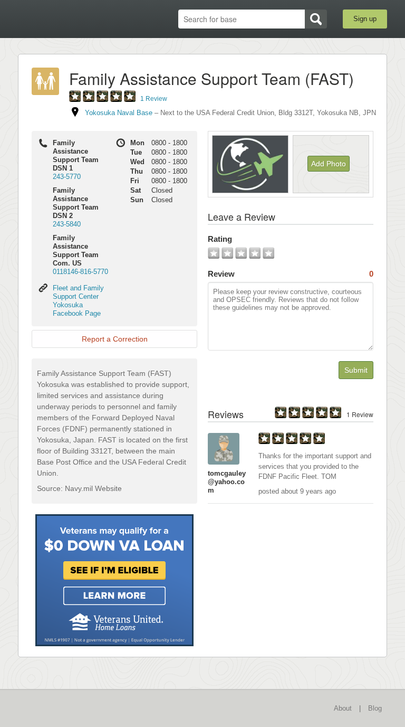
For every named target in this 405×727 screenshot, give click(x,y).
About (343, 708)
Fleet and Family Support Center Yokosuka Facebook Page (78, 300)
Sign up (365, 19)
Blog (375, 708)
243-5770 (67, 177)
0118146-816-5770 (80, 272)
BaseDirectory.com (73, 19)
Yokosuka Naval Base (118, 113)
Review (290, 273)
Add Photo (328, 163)
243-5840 (67, 224)
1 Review (153, 98)
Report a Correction (115, 339)
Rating (220, 238)
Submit (356, 370)
